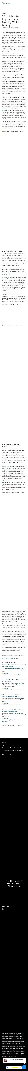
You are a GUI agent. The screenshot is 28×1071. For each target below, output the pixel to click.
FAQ (3, 745)
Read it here (6, 673)
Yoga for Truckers (13, 27)
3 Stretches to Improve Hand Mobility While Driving (10, 21)
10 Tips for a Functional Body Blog (10, 658)
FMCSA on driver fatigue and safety (12, 675)
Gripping (8, 257)
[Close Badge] (21, 1066)
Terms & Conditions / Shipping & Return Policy (13, 750)
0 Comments (13, 725)
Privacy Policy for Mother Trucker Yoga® (11, 747)
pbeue (20, 725)
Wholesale (4, 742)
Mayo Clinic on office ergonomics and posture (14, 690)
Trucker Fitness (5, 27)
